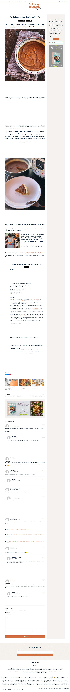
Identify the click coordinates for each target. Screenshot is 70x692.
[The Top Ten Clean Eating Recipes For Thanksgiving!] (25, 382)
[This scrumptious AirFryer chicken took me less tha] (65, 681)
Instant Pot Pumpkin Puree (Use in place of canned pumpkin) (10, 387)
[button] (35, 6)
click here (10, 136)
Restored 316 (66, 690)
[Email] (56, 1)
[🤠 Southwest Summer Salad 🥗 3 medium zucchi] (56, 681)
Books (9, 689)
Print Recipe (29, 20)
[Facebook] (58, 1)
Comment (8, 617)
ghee (15, 300)
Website (34, 631)
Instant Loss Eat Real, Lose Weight (19, 250)
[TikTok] (61, 1)
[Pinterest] (64, 1)
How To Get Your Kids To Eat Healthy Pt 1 (37, 395)
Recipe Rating (7, 612)
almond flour (22, 300)
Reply (43, 425)
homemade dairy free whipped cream (19, 338)
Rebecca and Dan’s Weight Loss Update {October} (14, 395)
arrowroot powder (30, 300)
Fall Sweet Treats (35, 386)
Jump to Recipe (22, 20)
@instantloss (30, 229)
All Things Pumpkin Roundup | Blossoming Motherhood (19, 529)
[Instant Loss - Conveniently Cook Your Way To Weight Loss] (35, 6)
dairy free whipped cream (35, 131)
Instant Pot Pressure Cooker (19, 27)
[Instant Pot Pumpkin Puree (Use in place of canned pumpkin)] (11, 382)
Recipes (14, 689)
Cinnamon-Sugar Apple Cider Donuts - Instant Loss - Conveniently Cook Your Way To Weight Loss (26, 604)
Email (20, 631)
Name (7, 631)
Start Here (4, 689)
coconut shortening (36, 344)
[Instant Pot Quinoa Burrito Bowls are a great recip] (31, 681)
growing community (17, 253)
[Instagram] (59, 1)
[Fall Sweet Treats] (38, 382)
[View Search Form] (68, 1)
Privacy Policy (20, 689)
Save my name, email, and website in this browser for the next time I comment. (18, 633)
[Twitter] (63, 1)
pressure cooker (24, 314)
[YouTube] (66, 1)
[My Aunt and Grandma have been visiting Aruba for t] (5, 681)
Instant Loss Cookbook (27, 238)
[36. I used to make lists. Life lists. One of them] (48, 681)
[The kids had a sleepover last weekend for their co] (39, 681)
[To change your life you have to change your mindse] (14, 681)
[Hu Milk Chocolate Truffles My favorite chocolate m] (22, 681)
